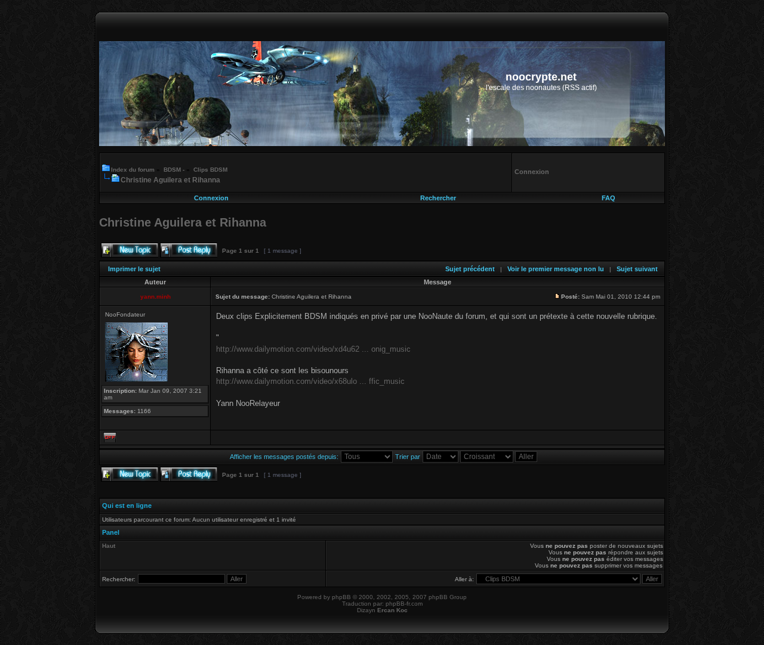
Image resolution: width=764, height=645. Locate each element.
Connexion (211, 197)
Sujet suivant (637, 268)
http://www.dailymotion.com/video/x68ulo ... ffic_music (310, 381)
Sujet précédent (470, 268)
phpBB (341, 597)
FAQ (608, 197)
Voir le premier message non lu (555, 268)
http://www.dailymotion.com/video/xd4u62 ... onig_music (313, 349)
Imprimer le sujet (134, 268)
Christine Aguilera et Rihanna (170, 180)
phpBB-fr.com (404, 603)
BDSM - (174, 169)
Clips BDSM (210, 169)
